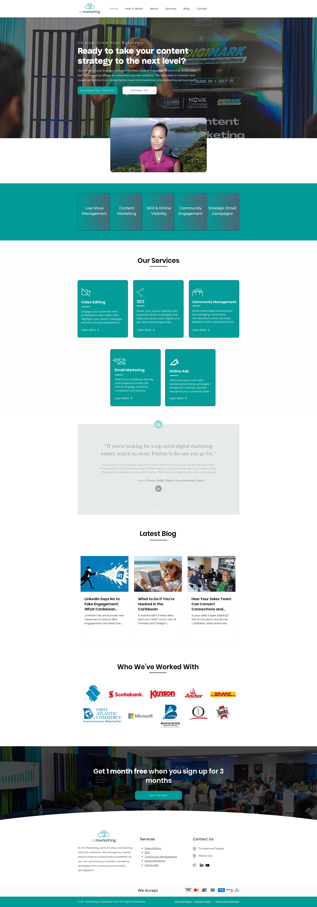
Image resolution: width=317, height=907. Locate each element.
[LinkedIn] (154, 495)
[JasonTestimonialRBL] (157, 511)
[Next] (295, 78)
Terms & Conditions (227, 901)
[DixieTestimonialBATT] (163, 511)
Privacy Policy (202, 901)
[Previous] (21, 78)
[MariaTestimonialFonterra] (154, 511)
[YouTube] (162, 495)
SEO (140, 301)
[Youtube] (207, 865)
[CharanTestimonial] (160, 511)
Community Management (161, 856)
